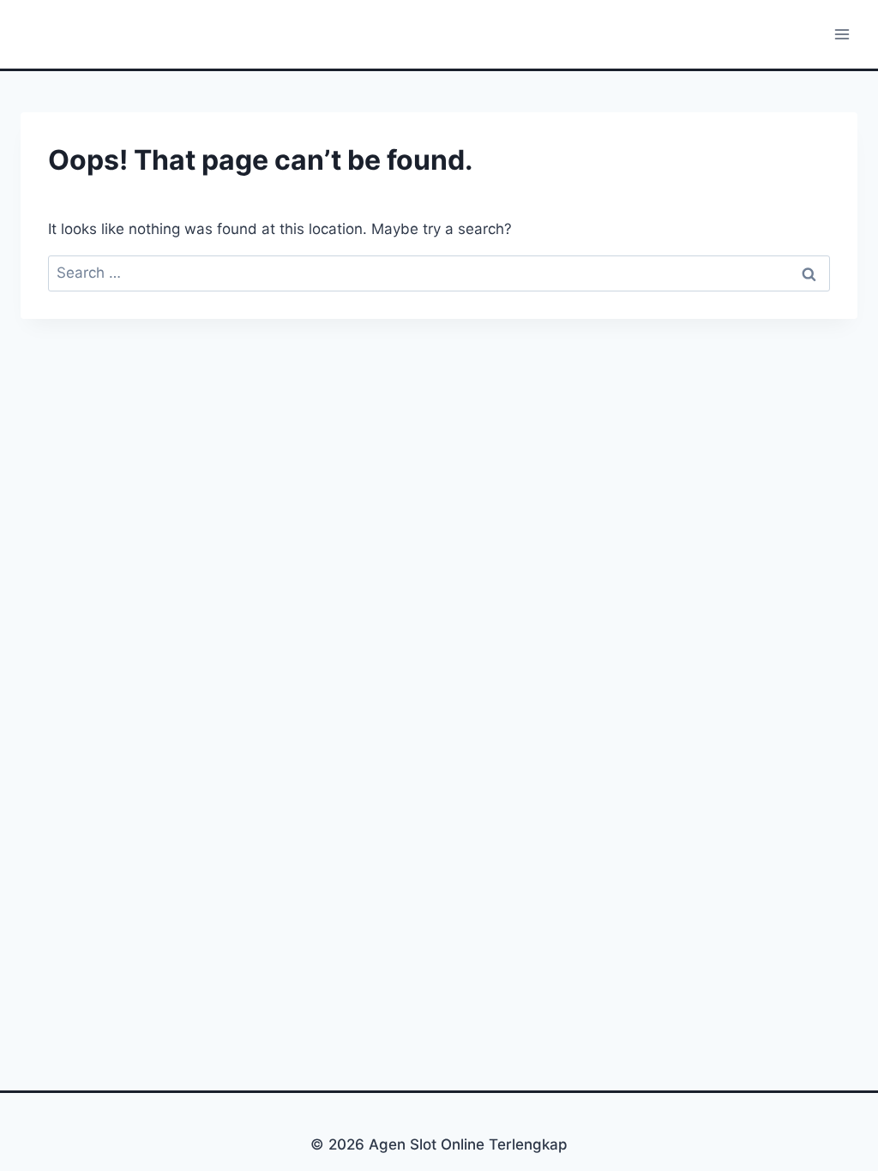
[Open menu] (841, 34)
